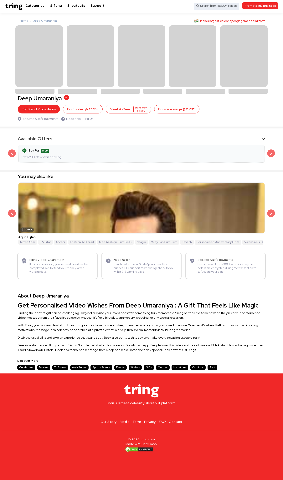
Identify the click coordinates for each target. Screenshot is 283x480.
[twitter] (141, 412)
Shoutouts (76, 5)
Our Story (108, 421)
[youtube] (148, 412)
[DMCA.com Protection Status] (139, 449)
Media (125, 421)
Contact (176, 421)
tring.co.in (148, 439)
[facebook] (135, 412)
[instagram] (129, 412)
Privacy (150, 421)
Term (136, 421)
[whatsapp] (154, 412)
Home (24, 21)
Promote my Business (260, 6)
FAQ (162, 421)
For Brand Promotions (39, 109)
